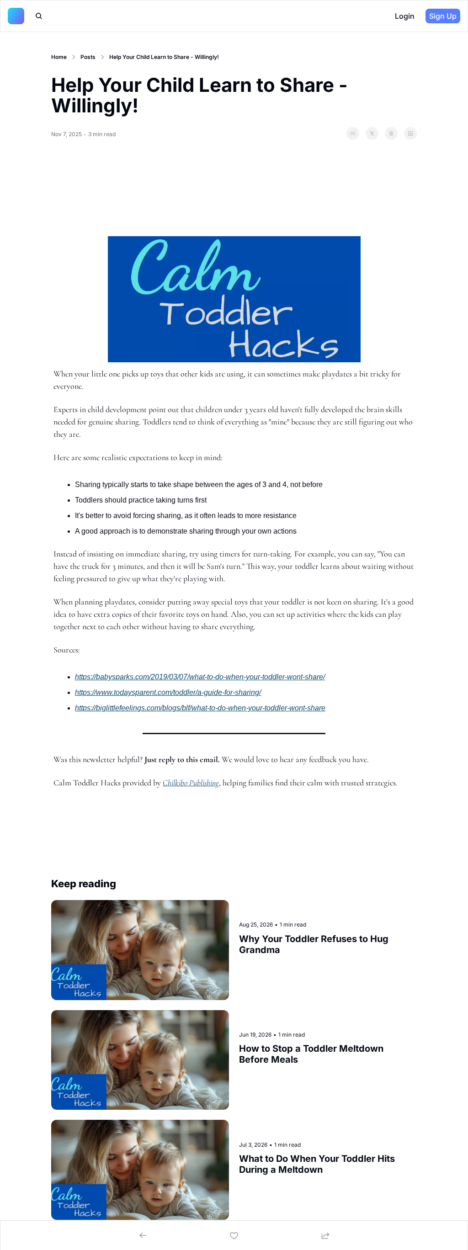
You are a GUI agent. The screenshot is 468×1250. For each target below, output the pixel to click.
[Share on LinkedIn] (410, 133)
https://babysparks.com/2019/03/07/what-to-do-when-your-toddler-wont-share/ (200, 677)
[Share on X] (372, 133)
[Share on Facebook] (352, 133)
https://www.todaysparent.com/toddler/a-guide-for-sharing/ (168, 692)
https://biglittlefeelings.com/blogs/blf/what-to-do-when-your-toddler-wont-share (200, 708)
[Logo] (16, 16)
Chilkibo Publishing (191, 783)
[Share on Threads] (391, 133)
